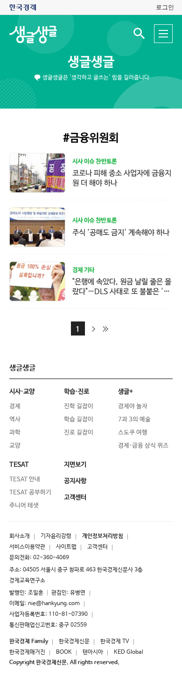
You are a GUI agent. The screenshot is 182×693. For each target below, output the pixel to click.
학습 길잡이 (78, 419)
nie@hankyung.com (54, 603)
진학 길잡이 (78, 406)
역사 (15, 419)
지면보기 (75, 464)
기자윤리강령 (56, 536)
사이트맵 (66, 547)
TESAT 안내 (24, 479)
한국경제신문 (74, 641)
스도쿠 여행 (132, 432)
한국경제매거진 (27, 652)
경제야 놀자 (132, 406)
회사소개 (19, 536)
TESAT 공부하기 (30, 492)
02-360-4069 (51, 557)
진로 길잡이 (78, 432)
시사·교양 (22, 391)
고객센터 (97, 547)
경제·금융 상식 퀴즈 (143, 445)
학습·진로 (76, 391)
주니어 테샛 (24, 505)
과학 (15, 432)
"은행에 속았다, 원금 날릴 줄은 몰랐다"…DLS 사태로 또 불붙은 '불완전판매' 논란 (121, 291)
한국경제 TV (114, 641)
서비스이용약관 (27, 547)
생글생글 (91, 62)
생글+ (125, 391)
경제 (15, 406)
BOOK (64, 652)
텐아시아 (93, 652)
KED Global (128, 652)
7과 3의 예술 (134, 419)
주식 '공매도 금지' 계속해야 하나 (120, 232)
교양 (15, 445)
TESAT (19, 464)
